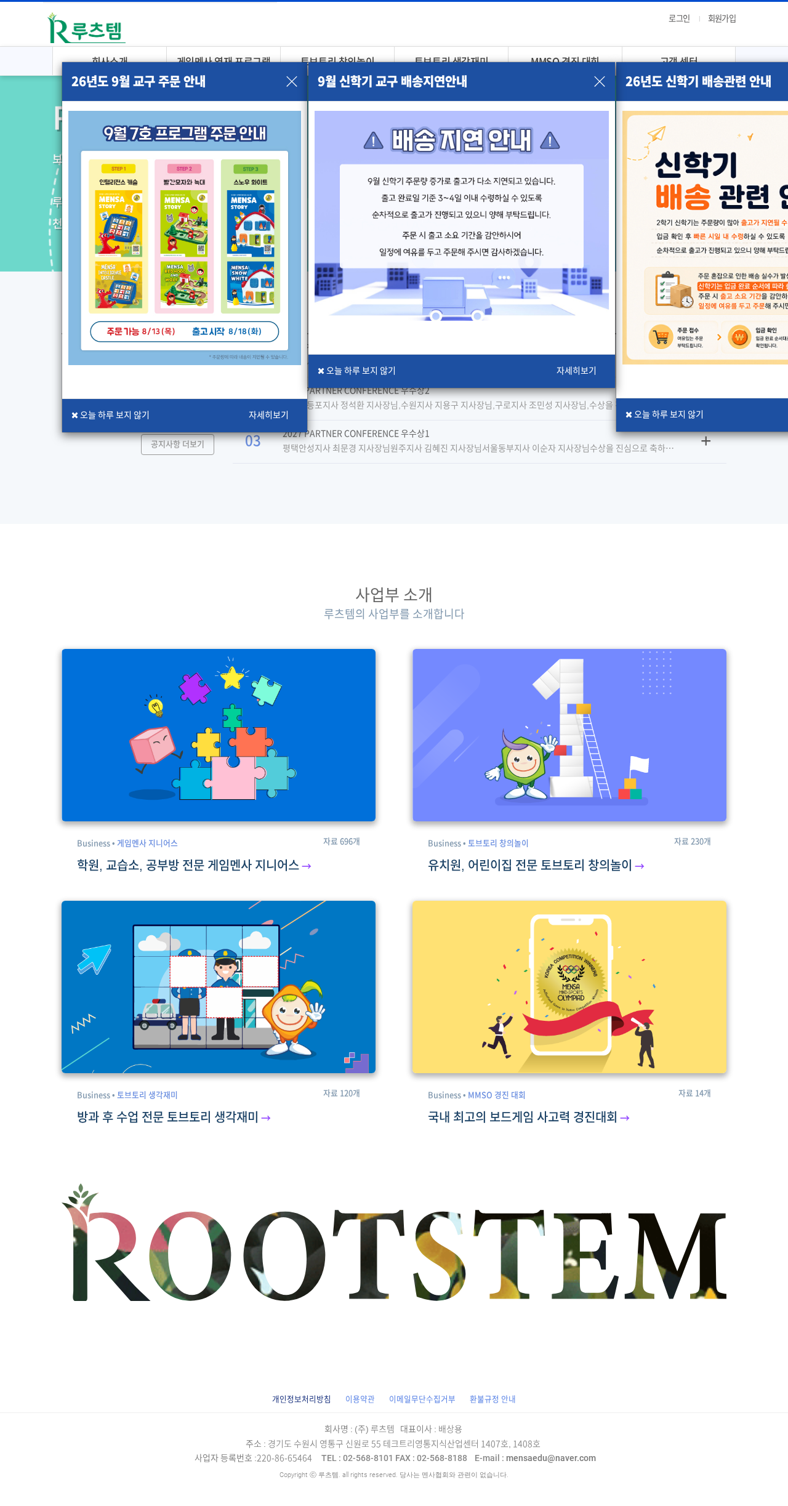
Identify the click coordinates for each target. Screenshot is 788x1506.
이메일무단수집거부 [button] (422, 1399)
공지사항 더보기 (177, 444)
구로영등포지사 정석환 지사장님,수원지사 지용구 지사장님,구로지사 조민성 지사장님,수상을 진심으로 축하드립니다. (478, 405)
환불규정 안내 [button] (493, 1399)
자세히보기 (269, 415)
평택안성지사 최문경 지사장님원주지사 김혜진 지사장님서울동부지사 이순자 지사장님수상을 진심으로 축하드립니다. (478, 448)
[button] (301, 1399)
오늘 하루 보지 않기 (668, 414)
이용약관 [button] (360, 1399)
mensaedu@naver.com (535, 1458)
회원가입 (722, 18)
